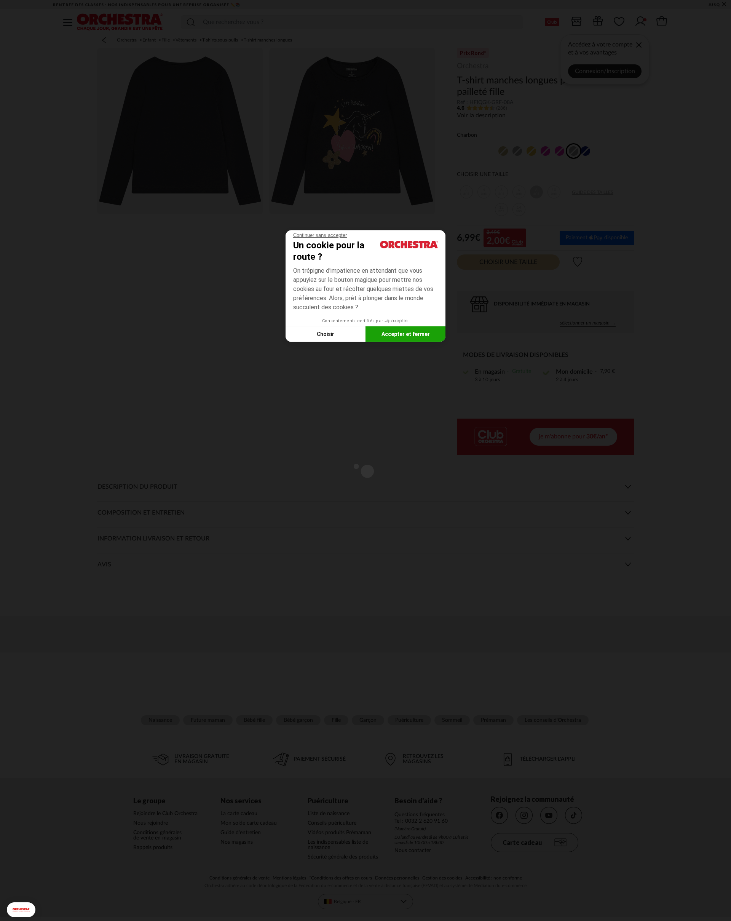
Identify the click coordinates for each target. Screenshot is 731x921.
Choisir (325, 334)
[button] (21, 909)
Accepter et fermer (405, 334)
